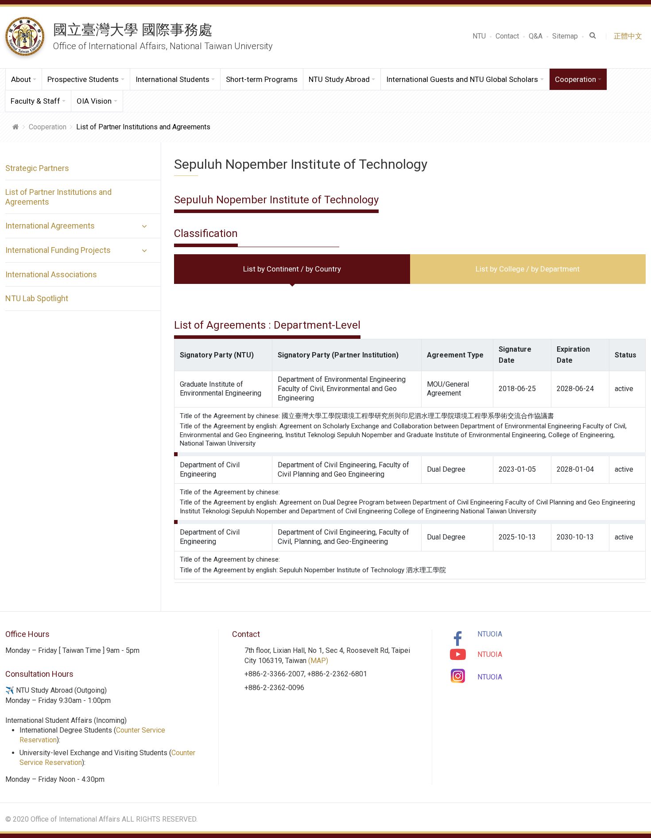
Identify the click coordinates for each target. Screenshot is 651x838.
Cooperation (47, 127)
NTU (479, 36)
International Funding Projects (58, 250)
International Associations (51, 274)
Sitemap (565, 36)
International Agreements (50, 225)
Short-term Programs (262, 79)
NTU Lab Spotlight (36, 298)
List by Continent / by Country (292, 268)
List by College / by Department (528, 268)
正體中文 (630, 36)
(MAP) (318, 660)
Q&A (535, 36)
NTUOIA (489, 634)
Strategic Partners (37, 168)
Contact (507, 36)
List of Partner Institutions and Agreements (58, 196)
